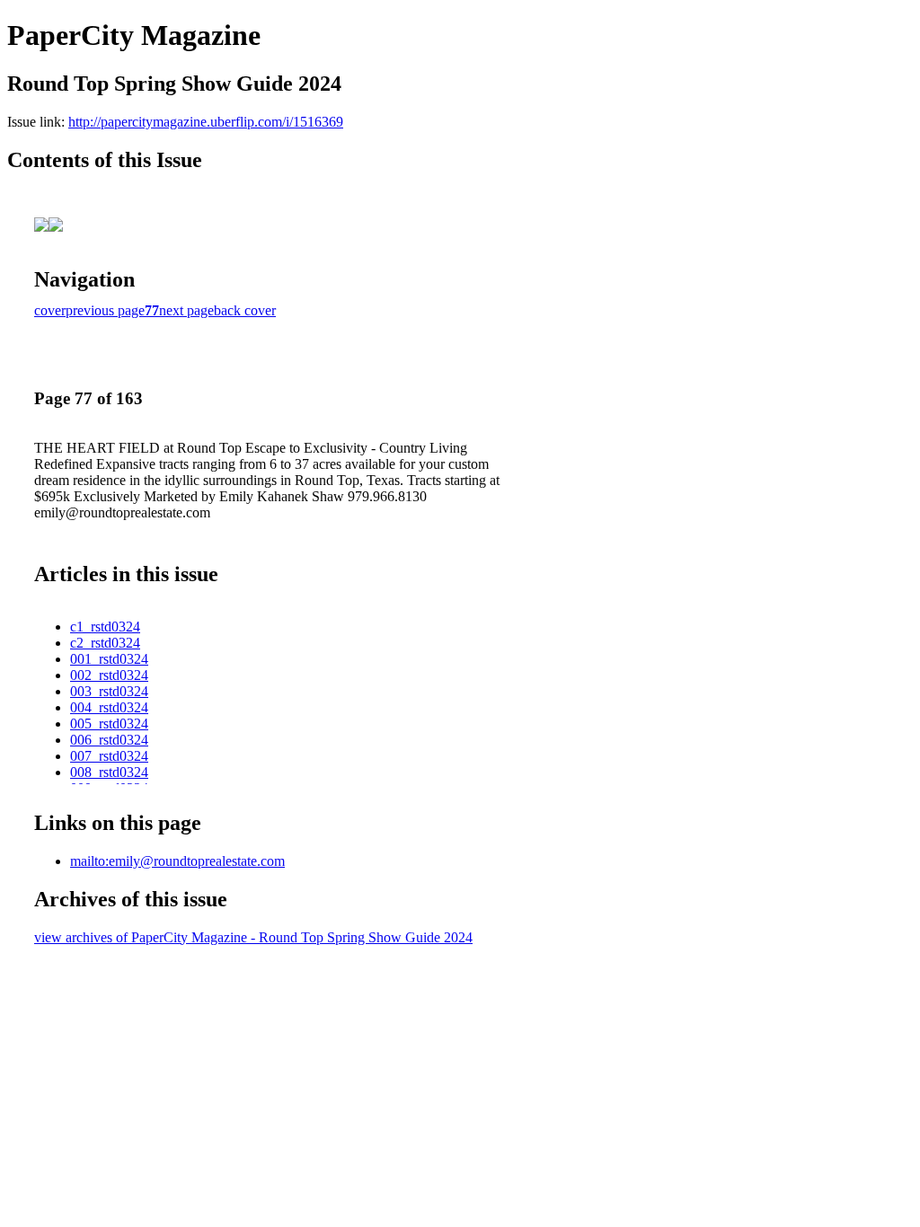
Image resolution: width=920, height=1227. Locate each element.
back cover (245, 310)
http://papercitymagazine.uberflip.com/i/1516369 (205, 121)
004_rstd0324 (109, 707)
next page (186, 310)
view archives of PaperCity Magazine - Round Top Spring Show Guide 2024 (253, 937)
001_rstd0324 (109, 658)
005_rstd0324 (109, 723)
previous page (105, 310)
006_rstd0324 (109, 739)
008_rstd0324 (109, 772)
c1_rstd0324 (105, 626)
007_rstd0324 (109, 756)
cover (50, 310)
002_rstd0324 (109, 675)
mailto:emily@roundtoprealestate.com (177, 861)
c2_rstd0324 (105, 642)
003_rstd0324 (109, 691)
